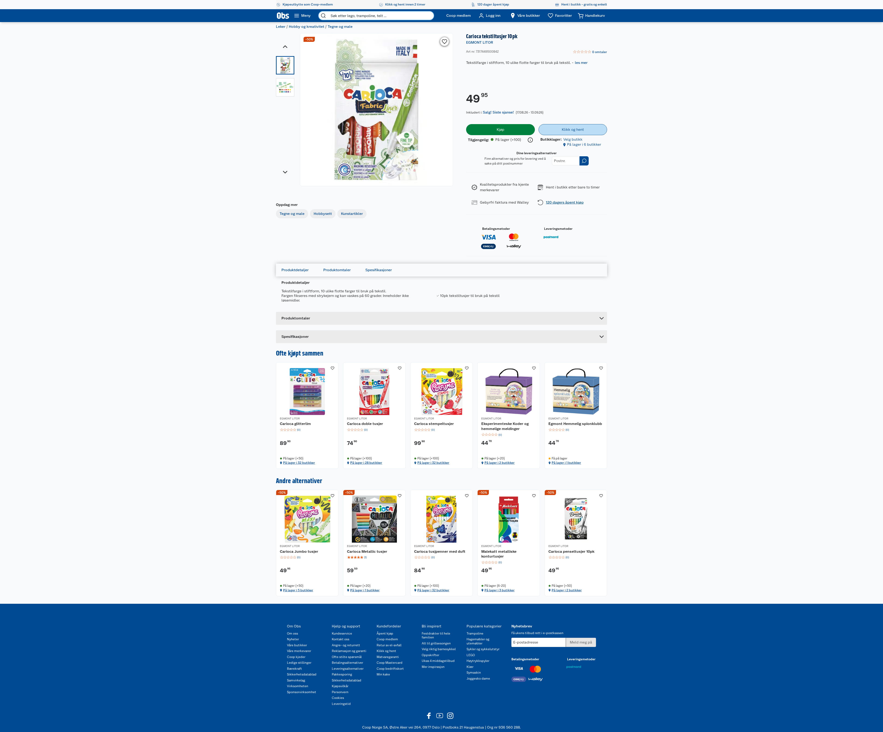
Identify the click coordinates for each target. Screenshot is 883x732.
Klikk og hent (386, 651)
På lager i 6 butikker (584, 144)
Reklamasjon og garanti (349, 651)
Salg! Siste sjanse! (498, 112)
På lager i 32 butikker (299, 462)
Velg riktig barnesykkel (439, 649)
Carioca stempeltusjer (434, 424)
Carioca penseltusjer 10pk (571, 551)
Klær (470, 667)
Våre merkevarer (299, 651)
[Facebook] (429, 715)
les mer (581, 62)
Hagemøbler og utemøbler (478, 641)
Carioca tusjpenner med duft (439, 551)
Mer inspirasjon (433, 667)
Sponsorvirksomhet (301, 692)
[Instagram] (450, 715)
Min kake (383, 674)
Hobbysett (323, 213)
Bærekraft (294, 668)
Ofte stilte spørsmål (347, 657)
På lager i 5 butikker (298, 590)
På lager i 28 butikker (366, 462)
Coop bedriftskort (390, 668)
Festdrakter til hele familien (436, 635)
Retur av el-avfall (389, 645)
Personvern (340, 692)
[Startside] (283, 15)
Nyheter (293, 639)
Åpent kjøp (385, 633)
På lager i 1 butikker (566, 462)
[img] (307, 429)
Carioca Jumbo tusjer (299, 551)
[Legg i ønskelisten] (444, 41)
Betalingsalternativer (347, 662)
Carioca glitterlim (295, 424)
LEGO (471, 655)
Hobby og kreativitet (306, 26)
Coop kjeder (296, 657)
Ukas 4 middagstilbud (438, 661)
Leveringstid (341, 704)
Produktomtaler (337, 270)
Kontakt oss (340, 639)
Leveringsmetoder (558, 229)
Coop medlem (387, 639)
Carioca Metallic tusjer (367, 551)
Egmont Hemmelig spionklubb (575, 424)
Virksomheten (297, 686)
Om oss (292, 633)
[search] (323, 15)
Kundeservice (342, 633)
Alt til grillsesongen (436, 643)
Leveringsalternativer (348, 668)
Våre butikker (297, 645)
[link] (590, 52)
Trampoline (475, 633)
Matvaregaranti (388, 657)
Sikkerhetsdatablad (301, 674)
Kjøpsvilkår (340, 686)
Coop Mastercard (389, 662)
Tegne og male (340, 26)
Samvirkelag (296, 680)
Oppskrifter (430, 655)
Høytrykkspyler (478, 661)
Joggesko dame (478, 678)
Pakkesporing (342, 674)
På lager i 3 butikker (500, 590)
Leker (280, 26)
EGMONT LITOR (479, 42)
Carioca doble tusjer (365, 424)
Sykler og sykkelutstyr (483, 649)
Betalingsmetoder (496, 229)
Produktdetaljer (295, 270)
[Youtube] (439, 715)
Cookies (338, 698)
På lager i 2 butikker (500, 462)
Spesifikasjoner (378, 270)
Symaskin (474, 672)
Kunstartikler (352, 213)
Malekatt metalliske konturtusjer (498, 554)
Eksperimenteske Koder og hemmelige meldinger (505, 426)
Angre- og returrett (346, 645)
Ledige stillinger (299, 662)
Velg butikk (572, 139)
